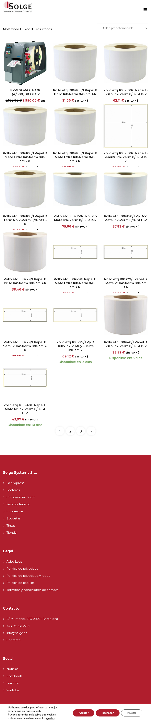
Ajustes (131, 713)
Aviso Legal (14, 561)
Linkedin (12, 683)
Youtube (12, 690)
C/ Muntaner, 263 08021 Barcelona (32, 619)
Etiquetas (13, 518)
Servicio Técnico (18, 504)
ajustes (50, 718)
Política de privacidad (22, 568)
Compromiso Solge (20, 497)
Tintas (10, 525)
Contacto (13, 640)
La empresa (15, 483)
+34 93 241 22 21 (18, 626)
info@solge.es (16, 633)
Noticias (12, 669)
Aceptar (83, 713)
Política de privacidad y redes (28, 576)
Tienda (11, 532)
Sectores (13, 490)
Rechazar (108, 713)
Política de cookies (20, 583)
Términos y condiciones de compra (32, 590)
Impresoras (14, 511)
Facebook (14, 676)
